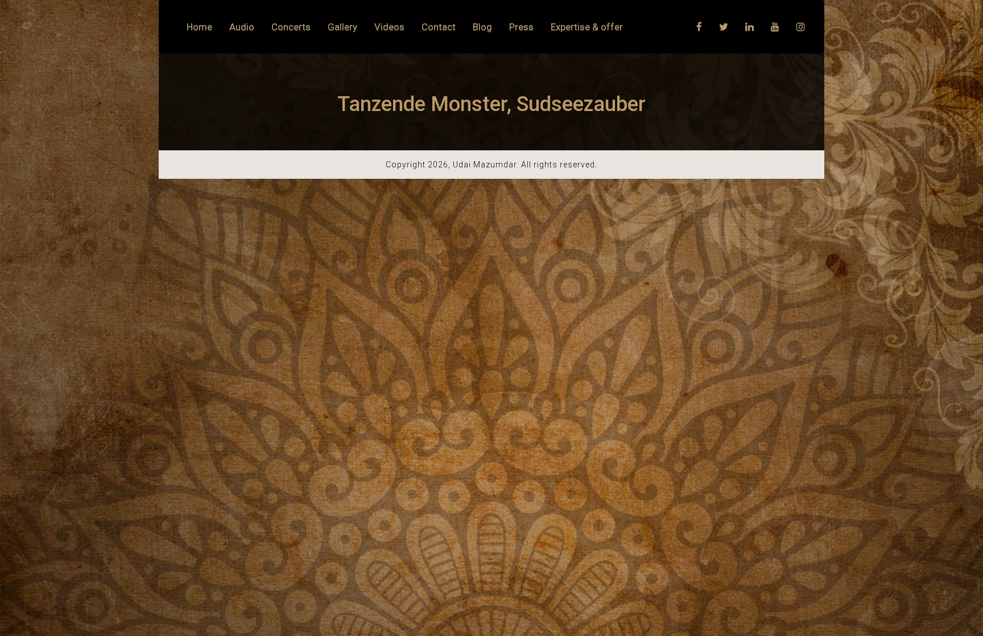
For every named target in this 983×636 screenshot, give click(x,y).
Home (199, 26)
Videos (389, 26)
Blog (482, 26)
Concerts (291, 26)
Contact (439, 26)
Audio (241, 26)
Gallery (342, 26)
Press (521, 26)
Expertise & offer (587, 26)
